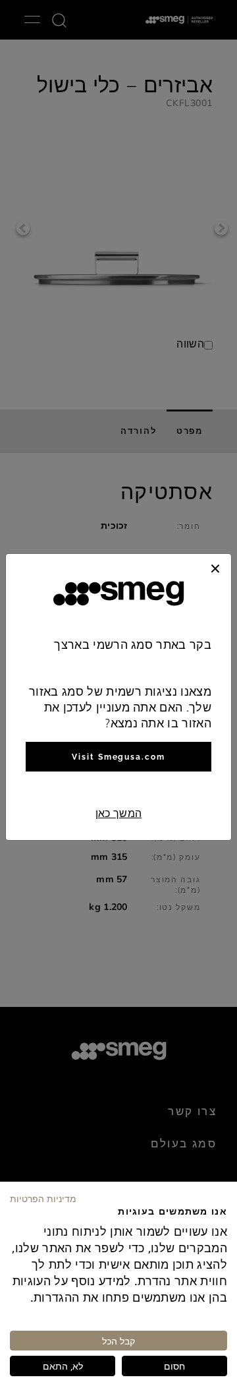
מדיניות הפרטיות (43, 1198)
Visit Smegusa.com (118, 757)
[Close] (215, 567)
